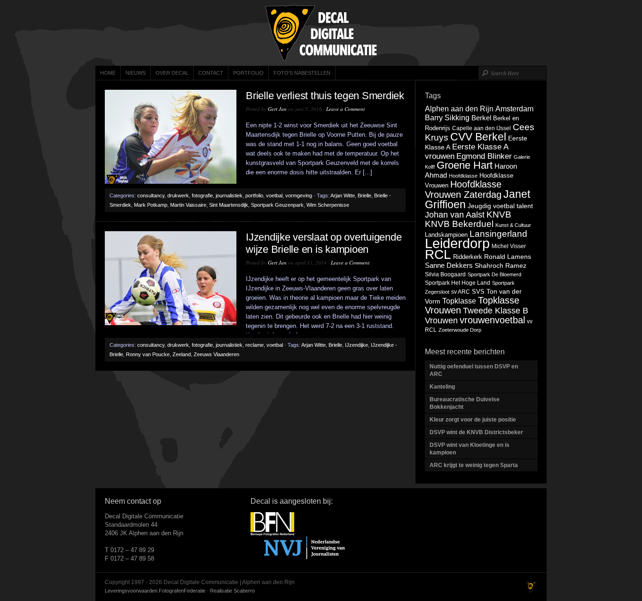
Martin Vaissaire (188, 205)
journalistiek (229, 195)
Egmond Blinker (484, 156)
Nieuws (135, 73)
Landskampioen (446, 234)
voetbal (274, 195)
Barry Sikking (447, 118)
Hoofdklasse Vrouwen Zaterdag (463, 189)
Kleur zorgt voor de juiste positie (473, 419)
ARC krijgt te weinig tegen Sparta (474, 465)
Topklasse (459, 301)
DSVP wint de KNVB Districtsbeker (476, 432)
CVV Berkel (478, 137)
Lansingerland (498, 233)
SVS (478, 291)
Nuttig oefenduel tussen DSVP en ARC (474, 370)
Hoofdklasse (463, 176)
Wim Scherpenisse (327, 205)
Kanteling (443, 386)
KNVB (498, 214)
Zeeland (181, 354)
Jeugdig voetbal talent (500, 206)
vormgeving (298, 195)
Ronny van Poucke (148, 354)
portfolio (254, 195)
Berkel (481, 118)
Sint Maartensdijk (228, 205)
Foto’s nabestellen (302, 73)
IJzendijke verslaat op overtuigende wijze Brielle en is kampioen (323, 243)
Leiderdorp (457, 243)
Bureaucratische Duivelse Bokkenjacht (465, 403)
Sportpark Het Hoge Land (457, 283)
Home (108, 73)
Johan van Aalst (455, 214)
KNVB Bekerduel (459, 224)
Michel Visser (509, 246)
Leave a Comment (345, 108)
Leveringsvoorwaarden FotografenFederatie (155, 590)
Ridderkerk (467, 256)
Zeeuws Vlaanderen (216, 354)
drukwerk (178, 195)
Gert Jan (277, 108)
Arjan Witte (342, 195)
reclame (254, 345)
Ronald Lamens (507, 256)
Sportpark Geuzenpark (277, 205)
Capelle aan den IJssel (481, 128)
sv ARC (460, 292)
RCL (438, 254)
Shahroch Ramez (500, 265)
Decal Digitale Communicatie (321, 33)
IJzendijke (356, 345)
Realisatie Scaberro (232, 590)
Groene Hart (465, 165)
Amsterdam (514, 108)
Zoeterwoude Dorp (459, 330)
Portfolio (248, 73)
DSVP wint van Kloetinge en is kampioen (469, 449)
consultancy (150, 195)
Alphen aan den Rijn (459, 108)
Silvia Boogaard (445, 274)
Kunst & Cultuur (513, 225)
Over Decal (172, 73)
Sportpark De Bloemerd (494, 274)
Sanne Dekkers (449, 265)
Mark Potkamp (150, 205)
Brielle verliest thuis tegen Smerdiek (325, 95)
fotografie (202, 195)
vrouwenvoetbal (492, 320)
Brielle (364, 195)
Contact (210, 73)
